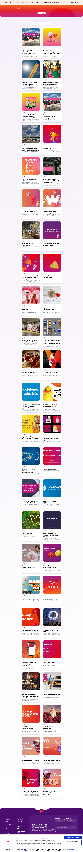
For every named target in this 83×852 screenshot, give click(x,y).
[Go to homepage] (6, 2)
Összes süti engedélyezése (73, 837)
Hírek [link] (18, 7)
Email (56, 825)
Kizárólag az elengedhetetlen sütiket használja (73, 842)
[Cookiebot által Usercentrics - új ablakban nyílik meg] (8, 850)
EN (75, 2)
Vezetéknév (68, 818)
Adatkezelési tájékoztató (26, 844)
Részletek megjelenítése (68, 849)
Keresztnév (57, 818)
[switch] (37, 850)
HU (77, 2)
